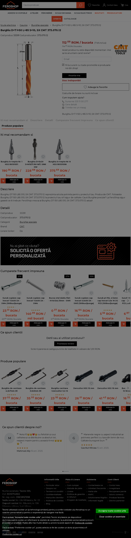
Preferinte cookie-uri (12, 534)
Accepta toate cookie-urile (112, 511)
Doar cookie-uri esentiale (112, 516)
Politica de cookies (83, 523)
